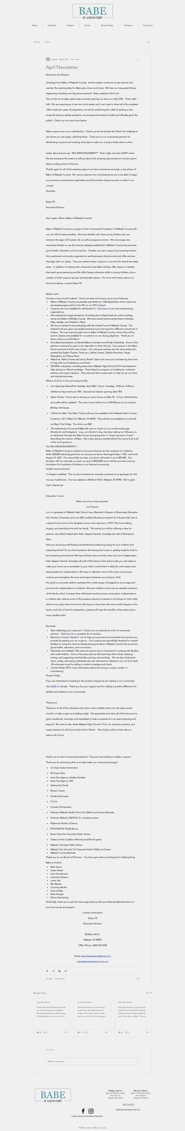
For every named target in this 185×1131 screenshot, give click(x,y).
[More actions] (137, 59)
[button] (148, 42)
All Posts (36, 42)
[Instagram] (91, 1111)
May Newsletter (125, 1002)
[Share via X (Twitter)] (53, 971)
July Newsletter (43, 1002)
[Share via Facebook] (47, 971)
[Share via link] (65, 971)
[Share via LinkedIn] (59, 971)
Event (47, 42)
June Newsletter (84, 1002)
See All (149, 993)
